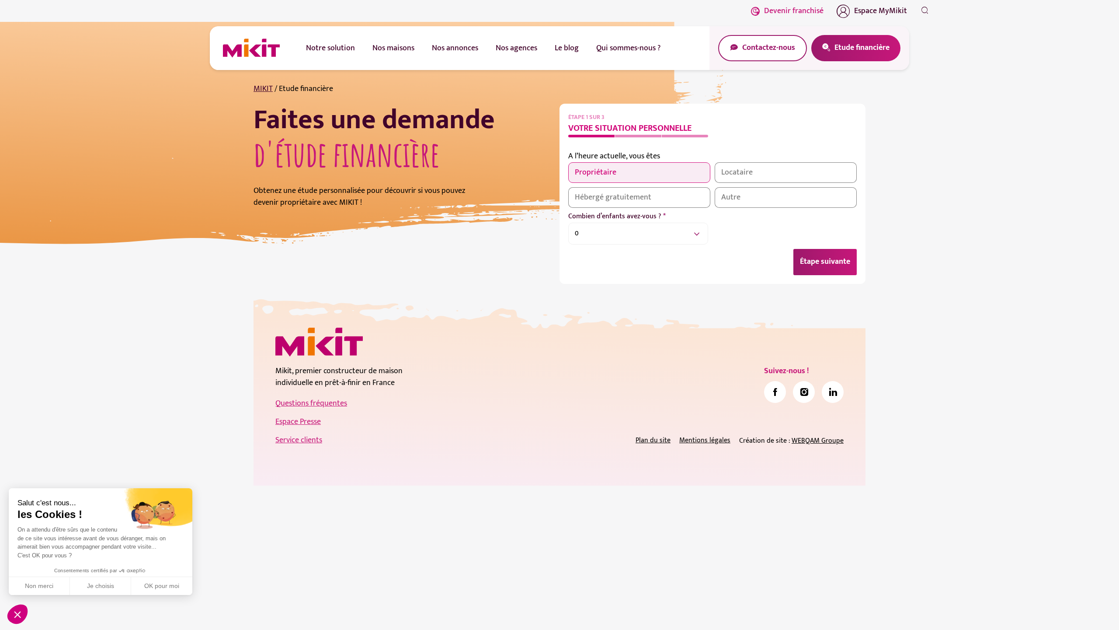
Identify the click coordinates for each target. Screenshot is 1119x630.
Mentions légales (704, 440)
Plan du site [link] (653, 440)
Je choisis (100, 585)
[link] (775, 392)
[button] (17, 614)
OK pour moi (161, 585)
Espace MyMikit (880, 11)
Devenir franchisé (794, 11)
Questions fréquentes (311, 403)
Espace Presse (298, 421)
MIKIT (263, 88)
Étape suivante (825, 261)
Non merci (39, 585)
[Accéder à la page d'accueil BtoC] (251, 48)
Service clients (298, 440)
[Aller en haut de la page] (924, 610)
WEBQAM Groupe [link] (818, 441)
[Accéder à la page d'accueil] (319, 342)
